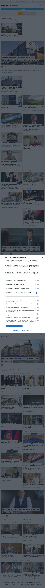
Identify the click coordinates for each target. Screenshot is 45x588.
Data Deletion (15, 330)
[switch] (37, 280)
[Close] (43, 258)
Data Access (22, 330)
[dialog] (22, 294)
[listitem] (22, 278)
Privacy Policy (29, 330)
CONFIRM (14, 326)
